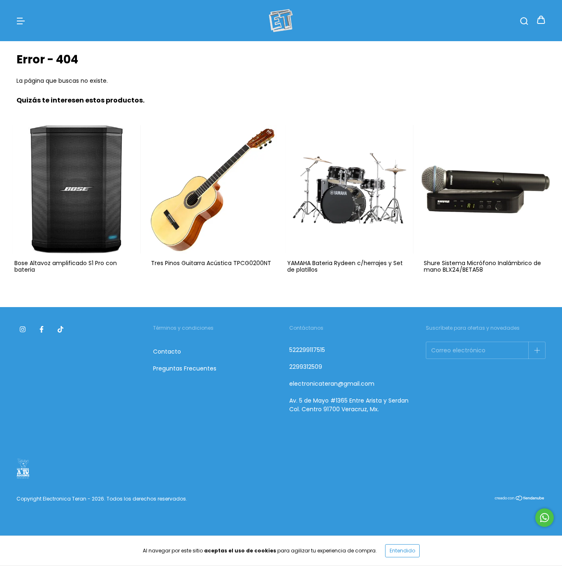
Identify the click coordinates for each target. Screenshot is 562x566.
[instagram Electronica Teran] (22, 330)
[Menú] (20, 20)
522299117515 (307, 350)
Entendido (402, 550)
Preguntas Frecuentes (184, 368)
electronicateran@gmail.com (331, 384)
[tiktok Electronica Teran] (60, 330)
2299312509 (305, 367)
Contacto (167, 351)
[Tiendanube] (520, 498)
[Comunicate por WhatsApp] (544, 517)
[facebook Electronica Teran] (41, 330)
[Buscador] (524, 20)
